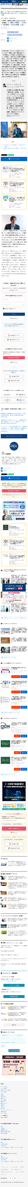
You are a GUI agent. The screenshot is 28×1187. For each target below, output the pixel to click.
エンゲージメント (12, 1035)
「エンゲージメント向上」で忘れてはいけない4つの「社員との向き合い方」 (14, 959)
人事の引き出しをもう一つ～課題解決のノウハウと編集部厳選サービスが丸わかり (14, 946)
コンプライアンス (21, 1042)
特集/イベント (4, 1098)
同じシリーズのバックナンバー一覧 (14, 436)
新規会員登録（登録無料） (14, 357)
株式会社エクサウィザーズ (13, 115)
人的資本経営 (4, 1035)
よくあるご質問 (14, 1167)
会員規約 (21, 370)
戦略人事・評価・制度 (5, 1131)
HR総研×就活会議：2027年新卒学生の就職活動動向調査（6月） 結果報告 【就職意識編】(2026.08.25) (17, 1008)
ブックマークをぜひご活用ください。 (9, 981)
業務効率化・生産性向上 (11, 1042)
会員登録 (24, 1)
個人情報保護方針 (4, 1169)
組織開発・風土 (4, 1130)
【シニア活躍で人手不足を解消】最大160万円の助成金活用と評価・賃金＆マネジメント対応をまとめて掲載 (14, 13)
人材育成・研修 (4, 1144)
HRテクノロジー (12, 38)
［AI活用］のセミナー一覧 (9, 774)
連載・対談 (17, 7)
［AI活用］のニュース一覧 (9, 657)
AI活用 (10, 40)
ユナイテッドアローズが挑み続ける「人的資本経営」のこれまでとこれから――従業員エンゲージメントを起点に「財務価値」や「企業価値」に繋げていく (17, 933)
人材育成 (3, 1128)
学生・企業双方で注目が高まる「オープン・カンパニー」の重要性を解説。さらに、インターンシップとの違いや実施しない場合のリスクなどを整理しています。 (17, 863)
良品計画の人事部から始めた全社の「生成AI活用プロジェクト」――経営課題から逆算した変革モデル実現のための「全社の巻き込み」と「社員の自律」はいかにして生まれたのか (17, 885)
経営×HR (3, 1108)
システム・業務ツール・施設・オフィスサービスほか (12, 1147)
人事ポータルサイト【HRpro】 (7, 7)
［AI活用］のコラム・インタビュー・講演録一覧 (14, 617)
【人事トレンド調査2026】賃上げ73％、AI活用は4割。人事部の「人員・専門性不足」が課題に (17, 893)
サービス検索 (3, 1088)
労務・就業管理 (4, 1133)
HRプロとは (14, 362)
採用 (2, 1126)
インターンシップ (20, 1038)
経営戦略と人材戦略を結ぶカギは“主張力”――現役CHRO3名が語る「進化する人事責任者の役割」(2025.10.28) (13, 415)
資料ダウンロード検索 (5, 1090)
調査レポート (3, 1101)
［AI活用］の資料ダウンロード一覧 (11, 712)
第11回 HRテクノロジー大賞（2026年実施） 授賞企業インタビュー (13, 964)
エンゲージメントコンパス (6, 1110)
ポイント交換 (3, 1113)
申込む (17, 736)
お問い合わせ (3, 1174)
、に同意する (13, 824)
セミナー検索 (3, 1091)
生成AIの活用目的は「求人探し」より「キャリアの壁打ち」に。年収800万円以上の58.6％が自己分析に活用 (17, 899)
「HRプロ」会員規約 (19, 1171)
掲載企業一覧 (3, 1111)
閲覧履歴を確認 (14, 996)
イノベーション (12, 1038)
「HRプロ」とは (4, 1167)
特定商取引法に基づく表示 (6, 1171)
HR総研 (2, 1105)
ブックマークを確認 (14, 985)
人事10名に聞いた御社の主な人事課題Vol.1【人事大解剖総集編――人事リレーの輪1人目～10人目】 (17, 926)
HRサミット (3, 1106)
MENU (4, 1)
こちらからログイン (16, 494)
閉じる (25, 584)
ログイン (19, 1)
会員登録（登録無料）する (14, 828)
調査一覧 (14, 1024)
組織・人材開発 (4, 1117)
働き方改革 (20, 1035)
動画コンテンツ (4, 1103)
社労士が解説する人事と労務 (7, 951)
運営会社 (22, 1167)
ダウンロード (16, 676)
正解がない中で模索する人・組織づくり (10, 954)
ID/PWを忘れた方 (14, 318)
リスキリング (4, 1038)
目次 (13, 141)
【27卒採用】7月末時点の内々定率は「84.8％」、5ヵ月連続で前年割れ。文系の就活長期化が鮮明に (17, 878)
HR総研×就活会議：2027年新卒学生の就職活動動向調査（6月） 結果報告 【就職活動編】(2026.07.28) (17, 1014)
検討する (24, 676)
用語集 (2, 1095)
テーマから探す (4, 1086)
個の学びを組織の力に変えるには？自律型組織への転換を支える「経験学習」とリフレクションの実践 (17, 920)
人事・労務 (3, 1145)
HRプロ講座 (3, 1100)
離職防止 (3, 1046)
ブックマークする (15, 159)
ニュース (3, 1093)
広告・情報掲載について (16, 1169)
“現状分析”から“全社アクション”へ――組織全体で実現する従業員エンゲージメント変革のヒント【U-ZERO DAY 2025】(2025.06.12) (13, 421)
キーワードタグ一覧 (14, 1050)
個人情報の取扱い (14, 370)
